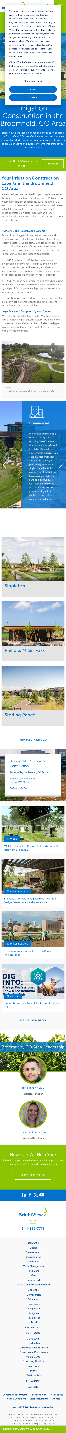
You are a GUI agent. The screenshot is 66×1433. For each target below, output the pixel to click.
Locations (33, 1381)
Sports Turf (33, 1280)
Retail (34, 1322)
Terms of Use (56, 1394)
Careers (33, 1387)
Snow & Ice (33, 1261)
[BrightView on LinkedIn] (25, 1195)
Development (33, 1252)
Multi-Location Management (33, 1284)
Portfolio (33, 1332)
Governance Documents (34, 1352)
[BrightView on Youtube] (41, 1195)
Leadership (33, 1343)
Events (33, 1370)
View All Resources (33, 1020)
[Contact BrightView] (33, 1222)
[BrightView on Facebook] (31, 1195)
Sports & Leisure (33, 1327)
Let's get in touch (33, 1175)
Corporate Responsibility (33, 1347)
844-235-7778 (33, 1228)
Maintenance (33, 1256)
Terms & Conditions (16, 1398)
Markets (33, 1290)
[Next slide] (60, 465)
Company (33, 1338)
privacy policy (28, 22)
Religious (34, 1313)
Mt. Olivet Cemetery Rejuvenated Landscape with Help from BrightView (31, 848)
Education (33, 1299)
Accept (33, 89)
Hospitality (34, 1308)
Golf (33, 1275)
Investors (33, 1366)
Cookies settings (33, 81)
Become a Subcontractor (15, 1394)
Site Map (56, 1398)
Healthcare (33, 1304)
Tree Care (33, 1270)
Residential (33, 1317)
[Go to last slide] (6, 465)
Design (34, 1247)
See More (33, 558)
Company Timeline (34, 1361)
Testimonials (34, 1375)
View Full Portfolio (33, 740)
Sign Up (53, 163)
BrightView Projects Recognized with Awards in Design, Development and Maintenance (30, 900)
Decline (33, 97)
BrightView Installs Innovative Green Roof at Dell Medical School (30, 953)
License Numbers (39, 1398)
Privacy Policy (39, 1394)
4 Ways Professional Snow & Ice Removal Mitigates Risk (32, 1005)
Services (33, 1243)
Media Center (33, 1356)
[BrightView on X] (36, 1195)
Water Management (33, 1266)
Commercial (34, 1294)
